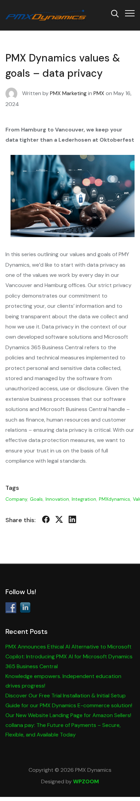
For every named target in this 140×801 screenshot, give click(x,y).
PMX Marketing (68, 93)
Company (16, 499)
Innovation (57, 499)
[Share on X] (59, 521)
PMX (98, 93)
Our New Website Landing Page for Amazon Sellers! (68, 715)
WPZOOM (86, 781)
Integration (84, 499)
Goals (36, 499)
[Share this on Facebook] (46, 521)
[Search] (115, 13)
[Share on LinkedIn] (72, 521)
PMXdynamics (114, 499)
